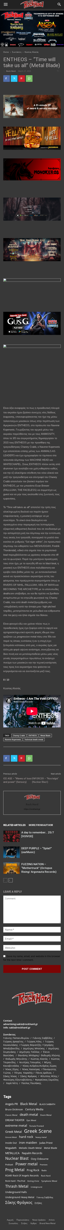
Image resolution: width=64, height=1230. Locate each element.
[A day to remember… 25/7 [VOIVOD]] (11, 836)
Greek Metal (13, 1131)
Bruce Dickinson (14, 1109)
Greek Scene (38, 1131)
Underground (36, 1187)
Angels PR (11, 1104)
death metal (29, 1114)
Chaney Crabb (19, 735)
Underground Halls (16, 1192)
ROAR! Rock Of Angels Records (22, 1175)
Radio (44, 1170)
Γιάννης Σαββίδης (45, 1197)
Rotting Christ (33, 1181)
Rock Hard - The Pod (15, 1180)
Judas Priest (46, 1143)
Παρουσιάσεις (22, 1219)
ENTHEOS (33, 735)
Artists (52, 1219)
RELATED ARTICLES (14, 825)
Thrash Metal (16, 1186)
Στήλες (38, 1203)
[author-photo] (32, 799)
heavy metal (41, 1137)
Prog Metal (14, 1169)
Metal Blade (45, 735)
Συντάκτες (16, 52)
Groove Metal (11, 1137)
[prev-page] (5, 880)
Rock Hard (11, 71)
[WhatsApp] (29, 78)
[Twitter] (14, 78)
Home (6, 52)
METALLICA (12, 1153)
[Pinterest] (21, 78)
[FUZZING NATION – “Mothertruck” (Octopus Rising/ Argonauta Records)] (11, 868)
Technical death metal (33, 739)
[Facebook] (6, 78)
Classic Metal (11, 1115)
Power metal (26, 1164)
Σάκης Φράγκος (18, 1202)
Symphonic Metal (49, 1181)
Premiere (43, 1164)
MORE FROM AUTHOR (41, 825)
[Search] (59, 4)
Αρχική (10, 1219)
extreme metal (16, 1125)
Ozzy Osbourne (39, 1158)
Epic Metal (31, 1120)
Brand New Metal (47, 1223)
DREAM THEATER (14, 1120)
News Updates (39, 1219)
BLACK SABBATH (47, 1104)
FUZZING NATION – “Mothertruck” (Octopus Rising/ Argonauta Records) (38, 867)
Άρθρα (33, 1223)
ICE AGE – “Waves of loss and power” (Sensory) (17, 780)
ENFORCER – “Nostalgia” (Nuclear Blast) (45, 780)
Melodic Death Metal (30, 1147)
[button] (5, 4)
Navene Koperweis (13, 739)
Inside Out (11, 1142)
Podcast (9, 1164)
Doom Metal (46, 1115)
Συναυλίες (13, 1223)
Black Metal (28, 1104)
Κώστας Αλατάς (32, 52)
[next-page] (11, 880)
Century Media (34, 1109)
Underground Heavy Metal (19, 1197)
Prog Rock (33, 1170)
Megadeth (11, 1147)
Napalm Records (32, 1153)
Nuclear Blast (17, 1158)
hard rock (26, 1137)
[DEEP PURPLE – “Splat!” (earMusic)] (11, 852)
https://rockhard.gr (32, 809)
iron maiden (28, 1142)
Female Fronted (36, 1126)
